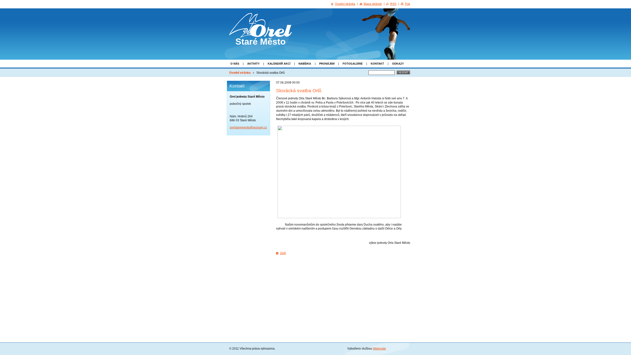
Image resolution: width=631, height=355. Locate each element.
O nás (234, 63)
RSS (393, 4)
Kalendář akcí (279, 63)
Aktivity (253, 63)
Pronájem (326, 63)
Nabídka (304, 63)
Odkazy (398, 63)
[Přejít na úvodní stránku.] (260, 33)
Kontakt (377, 63)
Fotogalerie (353, 63)
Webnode (379, 348)
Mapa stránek (373, 4)
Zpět (283, 253)
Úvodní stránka (240, 72)
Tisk (407, 4)
